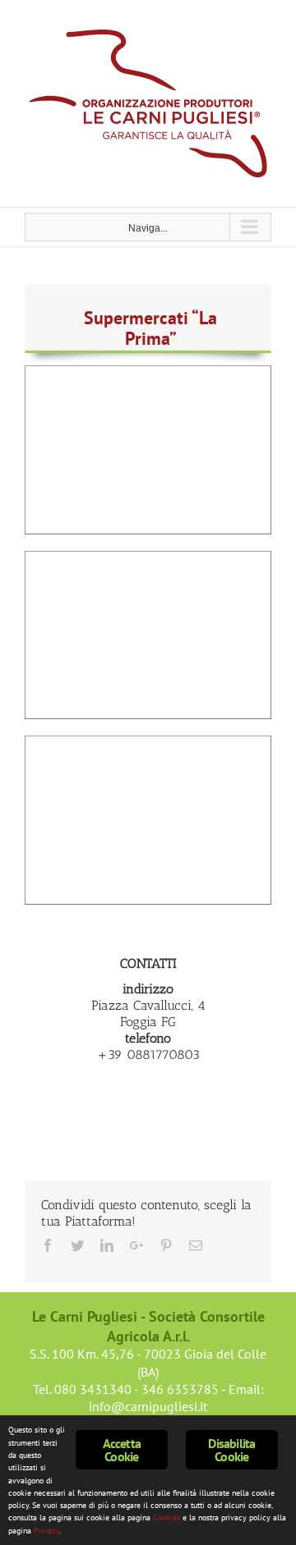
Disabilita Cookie (231, 1450)
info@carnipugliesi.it (148, 1406)
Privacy (46, 1530)
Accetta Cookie (122, 1450)
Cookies (166, 1517)
